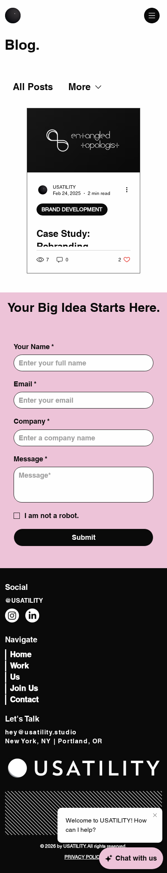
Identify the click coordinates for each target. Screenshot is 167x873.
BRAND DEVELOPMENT (72, 209)
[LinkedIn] (32, 616)
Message (30, 459)
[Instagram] (12, 616)
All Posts (33, 86)
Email (25, 384)
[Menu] (152, 15)
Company (32, 421)
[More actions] (129, 190)
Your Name (34, 347)
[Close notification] (155, 815)
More (79, 86)
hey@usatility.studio (41, 732)
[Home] (13, 15)
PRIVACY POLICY (83, 857)
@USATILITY (24, 600)
